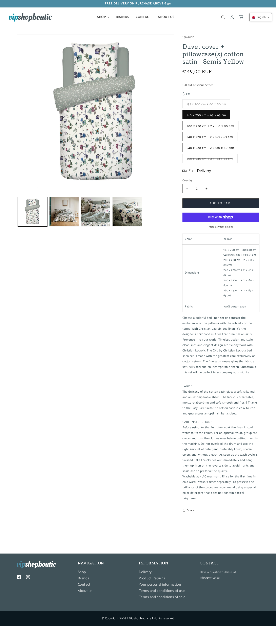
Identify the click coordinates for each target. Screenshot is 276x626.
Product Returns (152, 579)
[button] (103, 17)
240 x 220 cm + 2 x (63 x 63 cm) (210, 136)
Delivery (145, 572)
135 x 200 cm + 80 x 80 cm (208, 105)
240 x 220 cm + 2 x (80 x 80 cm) (210, 147)
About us (85, 591)
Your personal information (160, 585)
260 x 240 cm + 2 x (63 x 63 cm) (212, 159)
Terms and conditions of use (162, 591)
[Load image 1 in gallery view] (32, 211)
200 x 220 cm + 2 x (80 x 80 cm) (210, 126)
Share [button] (191, 510)
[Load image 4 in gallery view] (95, 211)
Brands (83, 579)
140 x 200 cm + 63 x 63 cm (206, 115)
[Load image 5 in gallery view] (127, 211)
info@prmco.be (210, 577)
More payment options (221, 227)
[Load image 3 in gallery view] (64, 211)
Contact (84, 585)
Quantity (187, 181)
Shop (82, 572)
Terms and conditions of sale (162, 597)
